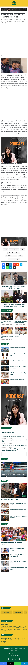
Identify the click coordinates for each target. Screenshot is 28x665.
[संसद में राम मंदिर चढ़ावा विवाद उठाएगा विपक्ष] (21, 330)
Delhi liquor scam (11, 256)
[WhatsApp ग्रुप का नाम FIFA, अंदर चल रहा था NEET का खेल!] (5, 368)
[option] (14, 469)
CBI (23, 249)
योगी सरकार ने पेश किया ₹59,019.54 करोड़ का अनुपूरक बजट (7, 336)
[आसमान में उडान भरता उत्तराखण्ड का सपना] (5, 349)
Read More (11, 630)
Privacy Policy (10, 653)
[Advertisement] (14, 39)
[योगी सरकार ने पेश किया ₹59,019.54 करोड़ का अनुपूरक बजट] (7, 330)
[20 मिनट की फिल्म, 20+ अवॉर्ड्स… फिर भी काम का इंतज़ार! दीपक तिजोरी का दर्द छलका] (5, 563)
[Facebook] (3, 264)
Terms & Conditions (18, 653)
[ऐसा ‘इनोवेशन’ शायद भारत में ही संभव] (7, 316)
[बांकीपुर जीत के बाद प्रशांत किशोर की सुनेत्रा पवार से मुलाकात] (21, 316)
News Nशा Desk (6, 55)
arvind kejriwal (14, 249)
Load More (14, 454)
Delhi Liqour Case (14, 252)
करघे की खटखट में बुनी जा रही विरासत (17, 379)
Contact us (11, 655)
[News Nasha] (14, 3)
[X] (7, 264)
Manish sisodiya (14, 259)
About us (4, 653)
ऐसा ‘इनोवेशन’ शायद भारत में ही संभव (16, 360)
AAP (5, 249)
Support (24, 653)
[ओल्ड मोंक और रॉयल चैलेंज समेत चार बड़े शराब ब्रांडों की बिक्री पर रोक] (5, 356)
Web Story (17, 655)
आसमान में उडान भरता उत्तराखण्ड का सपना (17, 347)
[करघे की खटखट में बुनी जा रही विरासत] (5, 381)
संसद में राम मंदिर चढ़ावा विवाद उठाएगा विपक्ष (18, 509)
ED (20, 256)
